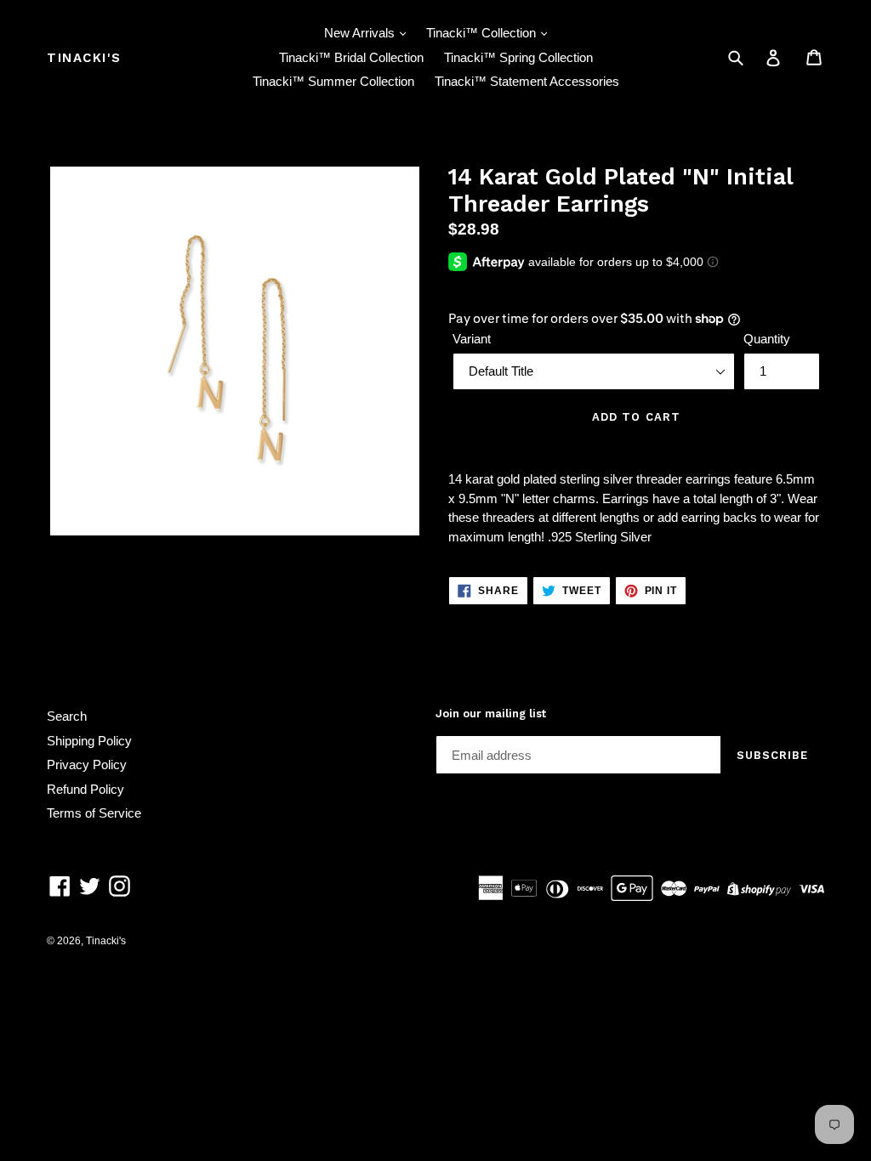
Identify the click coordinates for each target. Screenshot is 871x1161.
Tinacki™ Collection (482, 32)
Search (67, 716)
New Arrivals (361, 32)
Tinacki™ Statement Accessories (527, 81)
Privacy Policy (87, 764)
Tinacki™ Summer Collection (333, 81)
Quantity (766, 338)
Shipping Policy (89, 740)
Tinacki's (84, 57)
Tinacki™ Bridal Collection (351, 57)
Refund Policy (85, 789)
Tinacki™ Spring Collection (518, 57)
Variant (472, 338)
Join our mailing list (491, 713)
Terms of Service (94, 813)
